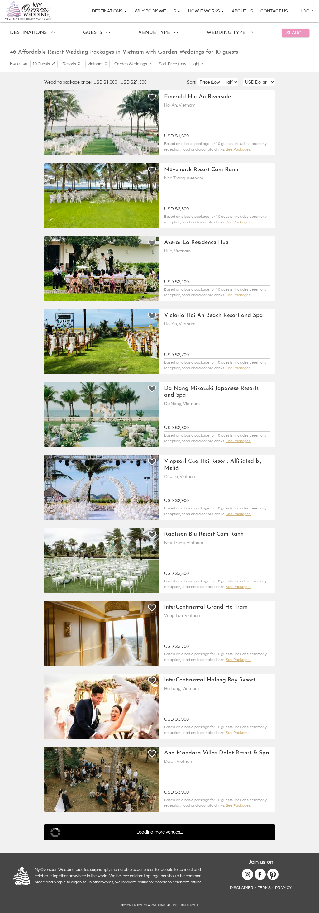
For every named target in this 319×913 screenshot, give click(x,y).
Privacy (283, 888)
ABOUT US (242, 11)
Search (295, 33)
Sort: (192, 82)
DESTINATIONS (107, 11)
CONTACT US (274, 11)
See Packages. (238, 149)
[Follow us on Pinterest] (273, 874)
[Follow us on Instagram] (247, 874)
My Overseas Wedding (28, 10)
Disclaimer (241, 888)
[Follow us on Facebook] (260, 874)
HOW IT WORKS (204, 11)
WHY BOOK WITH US (155, 11)
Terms (264, 888)
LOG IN (307, 11)
